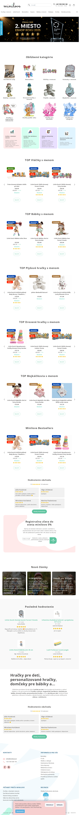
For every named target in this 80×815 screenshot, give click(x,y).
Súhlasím (60, 805)
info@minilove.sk (11, 759)
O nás (42, 758)
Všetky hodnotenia (39, 511)
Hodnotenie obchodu (39, 480)
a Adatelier (71, 812)
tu (40, 807)
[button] (4, 33)
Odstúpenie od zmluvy (48, 772)
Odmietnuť (49, 805)
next (74, 184)
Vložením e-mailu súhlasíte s (40, 539)
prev (4, 184)
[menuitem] (6, 12)
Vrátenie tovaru (45, 770)
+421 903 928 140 (61, 4)
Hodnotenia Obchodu (47, 763)
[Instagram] (9, 767)
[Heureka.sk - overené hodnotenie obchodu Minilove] (46, 798)
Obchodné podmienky (47, 774)
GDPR (42, 779)
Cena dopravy (45, 765)
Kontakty (43, 756)
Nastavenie (20, 811)
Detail (16, 200)
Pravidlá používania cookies (49, 777)
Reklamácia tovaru (46, 767)
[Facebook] (5, 767)
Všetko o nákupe (46, 761)
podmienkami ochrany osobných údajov (40, 540)
